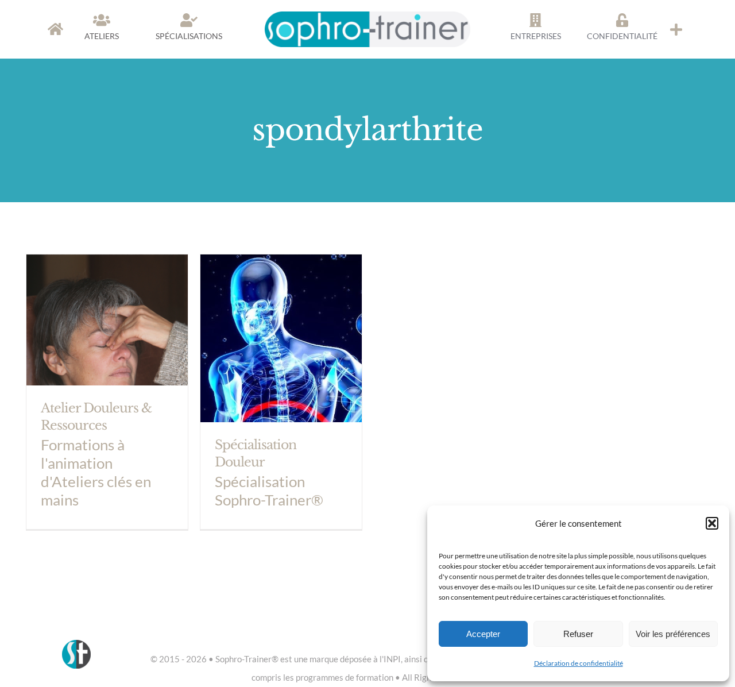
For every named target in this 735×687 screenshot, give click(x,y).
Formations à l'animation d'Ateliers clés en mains (96, 472)
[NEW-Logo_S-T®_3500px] (368, 16)
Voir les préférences (673, 634)
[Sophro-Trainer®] (676, 29)
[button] (712, 523)
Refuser (578, 634)
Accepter (483, 634)
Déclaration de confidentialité (578, 663)
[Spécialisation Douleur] (281, 391)
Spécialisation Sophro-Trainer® (269, 490)
